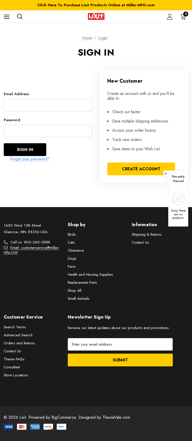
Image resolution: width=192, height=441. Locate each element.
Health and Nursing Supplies (90, 274)
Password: (12, 120)
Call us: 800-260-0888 (30, 242)
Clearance (76, 250)
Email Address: (17, 94)
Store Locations (16, 375)
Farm (72, 266)
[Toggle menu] (7, 17)
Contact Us (140, 242)
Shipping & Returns (147, 234)
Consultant (12, 367)
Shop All (74, 290)
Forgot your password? (29, 159)
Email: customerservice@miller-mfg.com (32, 250)
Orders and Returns (19, 343)
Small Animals (79, 298)
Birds (72, 234)
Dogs (72, 258)
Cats (71, 242)
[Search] (20, 17)
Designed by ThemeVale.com (104, 417)
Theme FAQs (14, 359)
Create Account (141, 169)
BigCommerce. (65, 417)
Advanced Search (18, 335)
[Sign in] (170, 17)
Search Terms (15, 327)
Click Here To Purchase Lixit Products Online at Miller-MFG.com (96, 5)
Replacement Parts (82, 282)
